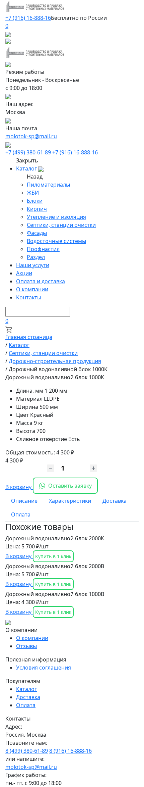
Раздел (36, 257)
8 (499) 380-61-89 (26, 750)
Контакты (28, 297)
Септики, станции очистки (61, 225)
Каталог (27, 168)
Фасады (37, 233)
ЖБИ (33, 192)
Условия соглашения (43, 667)
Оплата (25, 705)
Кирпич (37, 208)
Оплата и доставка (40, 281)
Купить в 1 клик (53, 556)
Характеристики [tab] (70, 500)
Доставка (28, 697)
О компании (32, 289)
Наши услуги (32, 265)
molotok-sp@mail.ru (31, 136)
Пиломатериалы (48, 184)
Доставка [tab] (114, 500)
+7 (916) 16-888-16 (28, 17)
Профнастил (43, 249)
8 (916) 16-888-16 (70, 750)
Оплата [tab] (20, 514)
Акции (24, 273)
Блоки (35, 200)
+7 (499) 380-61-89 (28, 152)
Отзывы (26, 646)
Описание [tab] (24, 500)
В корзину (19, 487)
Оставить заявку (70, 485)
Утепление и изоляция (56, 216)
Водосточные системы (56, 241)
